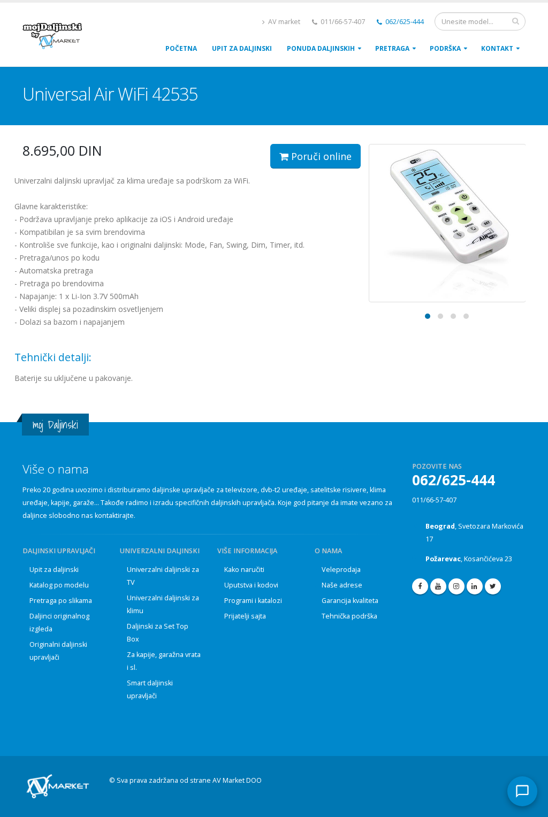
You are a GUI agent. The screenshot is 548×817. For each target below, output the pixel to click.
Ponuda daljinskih (321, 48)
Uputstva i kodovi (251, 585)
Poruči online (320, 156)
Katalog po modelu (59, 585)
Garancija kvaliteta (350, 600)
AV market (283, 21)
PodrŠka (445, 48)
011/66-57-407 (434, 500)
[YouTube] (438, 586)
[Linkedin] (475, 586)
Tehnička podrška (349, 616)
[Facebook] (420, 586)
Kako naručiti (244, 569)
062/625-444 (404, 21)
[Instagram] (456, 586)
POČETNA (181, 48)
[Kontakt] (522, 791)
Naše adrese (342, 585)
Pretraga (392, 48)
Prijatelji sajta (245, 616)
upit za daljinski (242, 48)
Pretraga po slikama (60, 600)
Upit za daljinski (54, 569)
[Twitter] (493, 586)
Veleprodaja (341, 569)
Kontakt (497, 48)
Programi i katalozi (253, 600)
